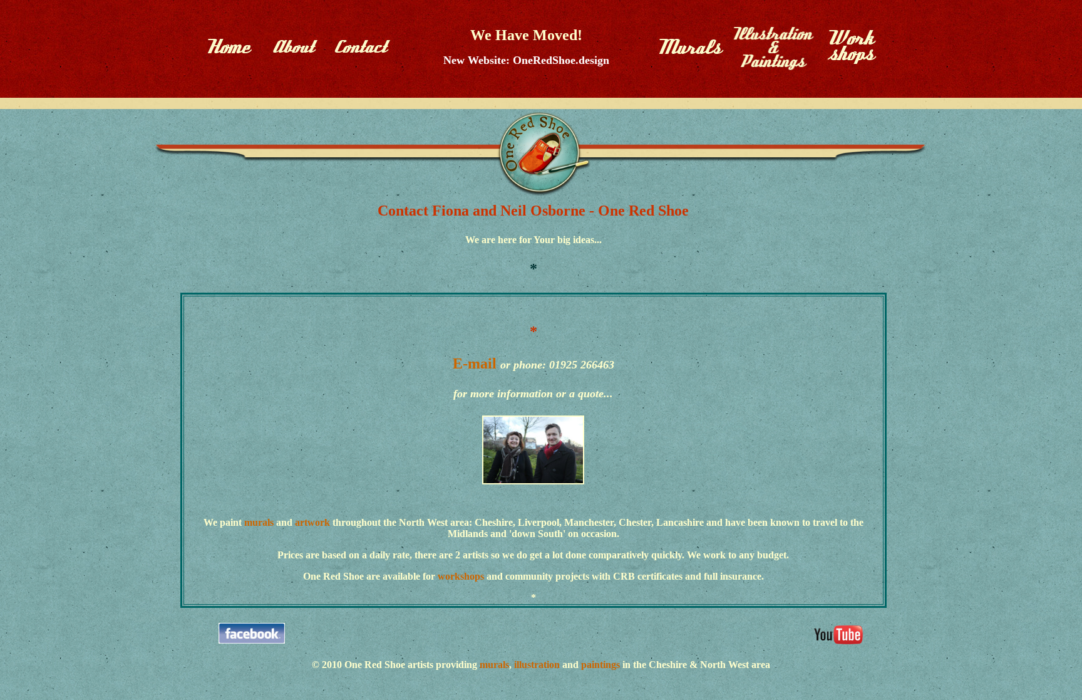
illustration (536, 664)
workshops (462, 576)
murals (259, 522)
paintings (599, 664)
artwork (312, 522)
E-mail (475, 363)
